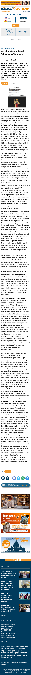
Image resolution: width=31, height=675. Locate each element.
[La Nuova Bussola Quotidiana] (15, 9)
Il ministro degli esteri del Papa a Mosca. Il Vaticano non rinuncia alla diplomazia (7, 585)
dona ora (23, 18)
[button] (15, 25)
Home (12, 39)
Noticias (9, 21)
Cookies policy (14, 663)
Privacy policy (5, 663)
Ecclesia (19, 39)
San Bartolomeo (22, 31)
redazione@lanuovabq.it (8, 634)
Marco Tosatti (11, 60)
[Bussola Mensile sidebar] (15, 523)
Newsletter (23, 21)
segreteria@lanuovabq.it (8, 635)
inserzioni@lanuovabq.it (8, 637)
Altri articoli (16, 559)
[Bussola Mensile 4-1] (15, 501)
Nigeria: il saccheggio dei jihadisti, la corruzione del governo (6, 597)
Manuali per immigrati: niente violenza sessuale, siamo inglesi (8, 608)
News (9, 18)
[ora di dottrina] (15, 544)
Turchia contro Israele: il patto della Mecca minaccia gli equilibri (8, 574)
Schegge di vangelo (8, 30)
